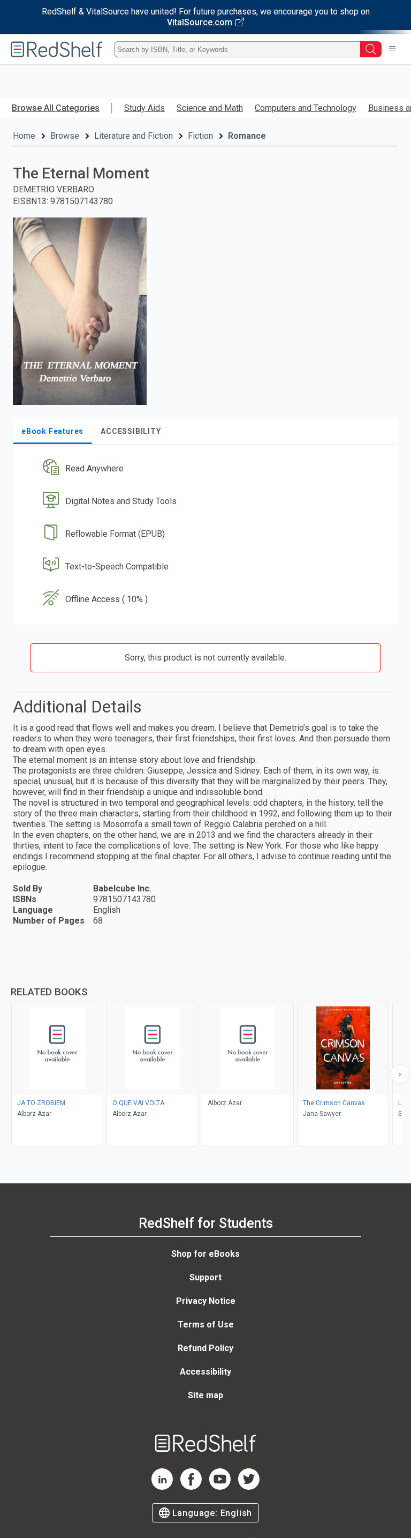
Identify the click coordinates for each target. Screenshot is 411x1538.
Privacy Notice (205, 1301)
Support (205, 1277)
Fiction (200, 136)
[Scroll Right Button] (400, 1074)
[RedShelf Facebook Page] (191, 1487)
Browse (64, 136)
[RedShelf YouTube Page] (220, 1487)
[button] (204, 469)
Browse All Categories (56, 108)
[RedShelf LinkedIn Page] (162, 1487)
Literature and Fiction (133, 136)
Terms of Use (206, 1324)
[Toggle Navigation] (392, 49)
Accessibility (205, 1372)
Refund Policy (205, 1348)
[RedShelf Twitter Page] (249, 1487)
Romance (247, 136)
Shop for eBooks (205, 1254)
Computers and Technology (305, 108)
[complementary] (205, 1053)
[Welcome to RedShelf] (56, 49)
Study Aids (144, 108)
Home (24, 136)
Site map (205, 1395)
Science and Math (210, 108)
